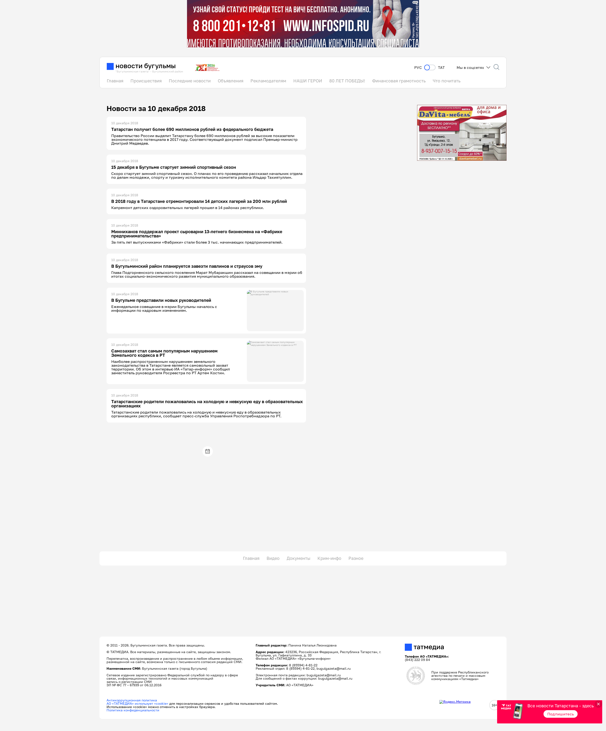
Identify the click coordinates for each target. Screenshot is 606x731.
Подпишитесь (560, 714)
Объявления (230, 80)
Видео (273, 558)
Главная (115, 80)
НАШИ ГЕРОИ (307, 80)
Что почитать (446, 80)
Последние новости (190, 80)
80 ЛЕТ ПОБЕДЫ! (347, 80)
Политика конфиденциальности (133, 710)
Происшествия (146, 80)
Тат (441, 67)
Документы (298, 558)
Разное (355, 558)
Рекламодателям (268, 80)
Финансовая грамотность (399, 80)
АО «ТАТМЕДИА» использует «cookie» (137, 703)
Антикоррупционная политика (132, 700)
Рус (418, 67)
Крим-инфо (329, 558)
